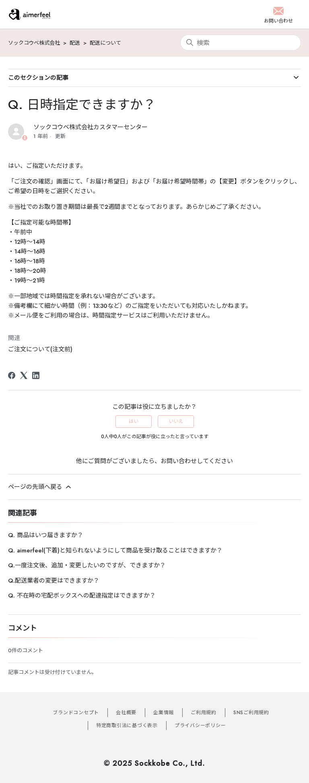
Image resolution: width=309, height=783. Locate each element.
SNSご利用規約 (251, 712)
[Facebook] (11, 375)
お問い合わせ (179, 461)
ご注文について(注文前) (40, 349)
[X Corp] (23, 375)
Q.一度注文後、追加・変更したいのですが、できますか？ (87, 565)
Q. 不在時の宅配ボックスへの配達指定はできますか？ (82, 595)
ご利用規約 (203, 712)
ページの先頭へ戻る (36, 486)
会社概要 (126, 712)
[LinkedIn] (35, 375)
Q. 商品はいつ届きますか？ (45, 535)
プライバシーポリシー (200, 725)
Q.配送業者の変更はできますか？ (53, 580)
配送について (105, 43)
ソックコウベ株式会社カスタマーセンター (90, 127)
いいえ (176, 421)
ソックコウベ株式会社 (34, 43)
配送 (75, 43)
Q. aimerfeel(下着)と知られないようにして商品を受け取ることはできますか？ (115, 550)
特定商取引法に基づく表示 (127, 725)
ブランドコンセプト (76, 712)
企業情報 (163, 712)
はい (133, 421)
